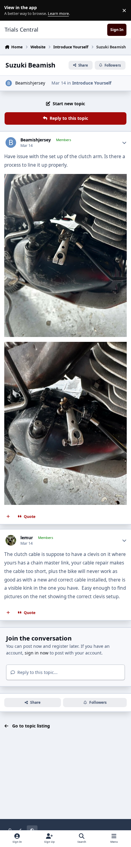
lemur (26, 537)
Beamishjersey (30, 83)
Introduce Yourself (91, 83)
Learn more (11, 10)
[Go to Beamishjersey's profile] (8, 83)
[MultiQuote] (8, 517)
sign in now (36, 653)
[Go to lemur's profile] (10, 540)
